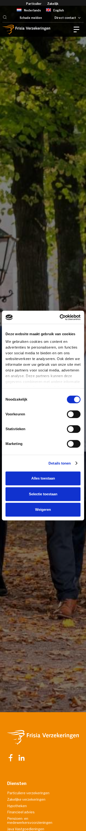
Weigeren (43, 509)
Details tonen (59, 463)
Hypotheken (17, 806)
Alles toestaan (43, 478)
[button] (4, 18)
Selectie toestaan (43, 494)
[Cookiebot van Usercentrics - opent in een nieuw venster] (61, 317)
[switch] (74, 414)
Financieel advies (21, 812)
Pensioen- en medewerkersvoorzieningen (29, 821)
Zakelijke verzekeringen (26, 799)
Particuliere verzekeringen (28, 793)
